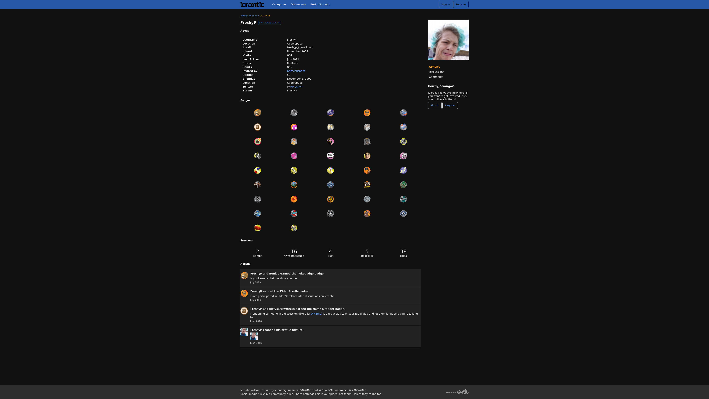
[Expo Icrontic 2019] (294, 113)
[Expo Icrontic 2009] (330, 213)
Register (460, 4)
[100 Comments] (330, 156)
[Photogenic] (367, 156)
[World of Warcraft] (330, 199)
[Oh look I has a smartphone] (403, 141)
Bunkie (274, 273)
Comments (436, 76)
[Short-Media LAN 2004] (294, 213)
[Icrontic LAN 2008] (403, 213)
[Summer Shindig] (257, 185)
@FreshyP (296, 86)
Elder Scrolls (289, 291)
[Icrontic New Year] (330, 127)
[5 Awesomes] (330, 141)
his (278, 329)
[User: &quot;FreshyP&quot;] (244, 275)
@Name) (316, 313)
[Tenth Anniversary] (257, 141)
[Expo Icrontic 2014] (294, 141)
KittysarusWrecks (282, 308)
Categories (279, 4)
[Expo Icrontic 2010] (257, 199)
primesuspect (296, 70)
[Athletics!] (367, 127)
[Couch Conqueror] (257, 228)
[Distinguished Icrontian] (330, 170)
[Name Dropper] (257, 127)
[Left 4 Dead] (294, 199)
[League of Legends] (367, 170)
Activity (434, 66)
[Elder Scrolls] (367, 113)
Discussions (298, 4)
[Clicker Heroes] (294, 127)
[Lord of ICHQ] (257, 156)
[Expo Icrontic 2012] (294, 156)
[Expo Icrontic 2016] (403, 113)
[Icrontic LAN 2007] (367, 199)
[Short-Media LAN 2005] (257, 213)
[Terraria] (294, 185)
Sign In (445, 4)
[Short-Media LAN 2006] (403, 199)
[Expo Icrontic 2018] (330, 113)
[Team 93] (257, 170)
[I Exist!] (294, 228)
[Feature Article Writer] (294, 170)
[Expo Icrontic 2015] (403, 127)
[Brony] (403, 170)
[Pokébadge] (257, 113)
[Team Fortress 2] (367, 213)
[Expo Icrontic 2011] (330, 185)
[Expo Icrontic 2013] (367, 141)
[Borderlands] (367, 185)
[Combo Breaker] (403, 156)
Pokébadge (305, 273)
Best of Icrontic (320, 4)
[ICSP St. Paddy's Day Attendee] (403, 185)
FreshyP (256, 273)
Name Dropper (323, 308)
